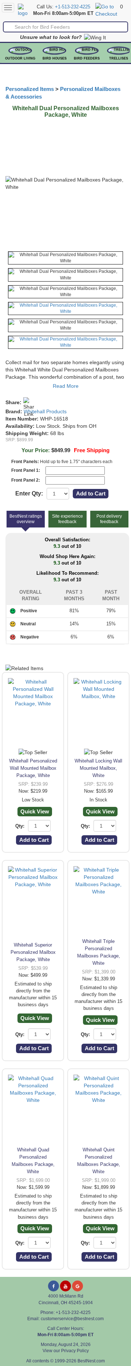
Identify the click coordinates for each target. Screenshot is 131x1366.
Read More (66, 386)
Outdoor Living (20, 58)
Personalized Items (29, 89)
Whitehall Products (45, 411)
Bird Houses (55, 58)
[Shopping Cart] (106, 10)
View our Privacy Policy (66, 1350)
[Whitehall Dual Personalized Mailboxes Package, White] (65, 257)
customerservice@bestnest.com (72, 1318)
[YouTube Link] (65, 1286)
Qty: (19, 826)
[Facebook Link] (53, 1286)
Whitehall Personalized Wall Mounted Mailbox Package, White (33, 768)
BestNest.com (91, 1360)
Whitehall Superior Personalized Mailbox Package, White (33, 952)
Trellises (118, 58)
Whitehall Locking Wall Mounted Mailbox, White (98, 768)
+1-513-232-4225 (72, 6)
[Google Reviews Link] (77, 1286)
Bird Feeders (87, 58)
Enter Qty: (29, 493)
